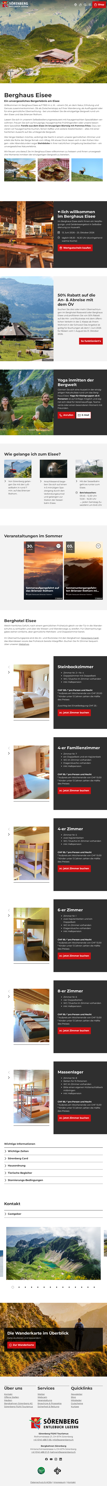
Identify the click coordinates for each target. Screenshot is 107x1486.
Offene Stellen (11, 1397)
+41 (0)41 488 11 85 (42, 1440)
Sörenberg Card (90, 638)
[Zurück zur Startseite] (14, 4)
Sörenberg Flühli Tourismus (18, 1406)
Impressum (60, 1482)
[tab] (12, 1287)
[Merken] (58, 546)
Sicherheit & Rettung (48, 1406)
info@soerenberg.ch (63, 1440)
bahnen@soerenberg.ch (63, 1452)
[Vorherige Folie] (8, 667)
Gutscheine (77, 1403)
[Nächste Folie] (8, 672)
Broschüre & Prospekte (50, 1403)
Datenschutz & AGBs (41, 1482)
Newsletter (76, 1394)
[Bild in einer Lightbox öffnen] (31, 691)
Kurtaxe (75, 1406)
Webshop (24, 644)
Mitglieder (76, 1400)
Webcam (42, 1397)
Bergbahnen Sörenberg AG (18, 1403)
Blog (73, 1397)
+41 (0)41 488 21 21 (40, 1452)
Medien (8, 1400)
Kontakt (8, 1394)
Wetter (41, 1394)
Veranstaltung (45, 1400)
